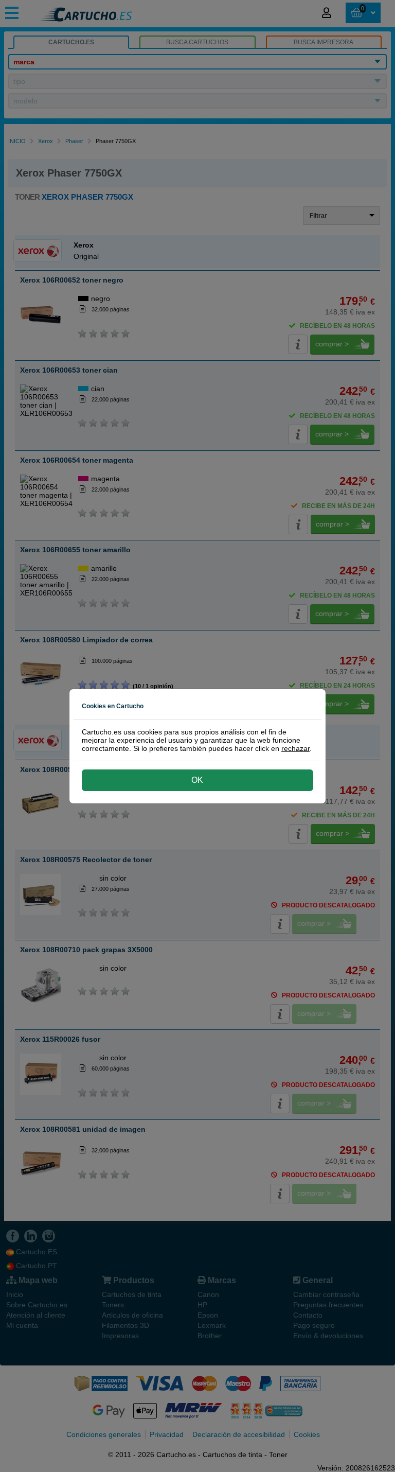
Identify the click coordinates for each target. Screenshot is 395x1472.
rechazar (295, 748)
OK (197, 780)
